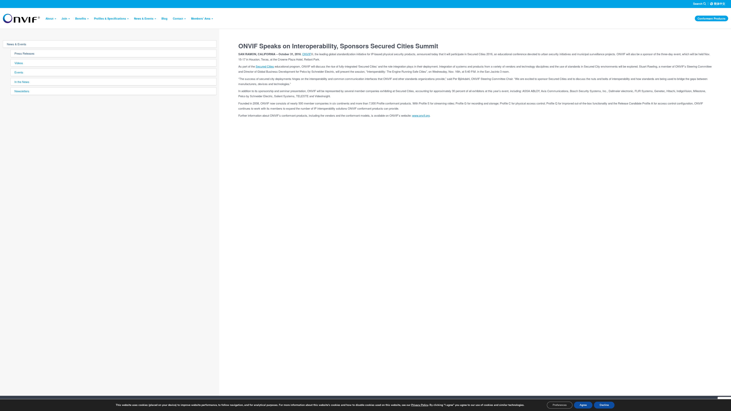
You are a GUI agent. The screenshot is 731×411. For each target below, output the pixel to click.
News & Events (144, 18)
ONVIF (306, 54)
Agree (583, 405)
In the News (21, 82)
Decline (604, 405)
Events (18, 72)
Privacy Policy (419, 405)
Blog (164, 18)
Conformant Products (711, 18)
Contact (178, 18)
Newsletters (21, 91)
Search (698, 3)
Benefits (81, 18)
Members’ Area (201, 18)
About (49, 18)
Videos (18, 63)
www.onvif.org (421, 115)
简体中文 (719, 4)
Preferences (560, 405)
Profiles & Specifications (110, 18)
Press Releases (24, 53)
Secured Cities (265, 66)
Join (64, 18)
